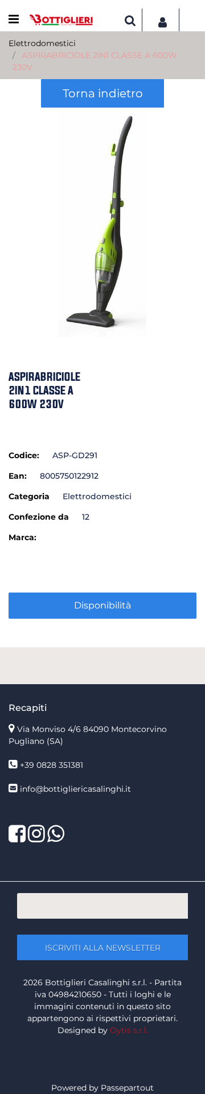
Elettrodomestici (42, 43)
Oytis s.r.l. (129, 1030)
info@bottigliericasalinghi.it (75, 789)
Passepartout (127, 1088)
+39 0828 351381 (51, 765)
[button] (102, 223)
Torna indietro (103, 93)
